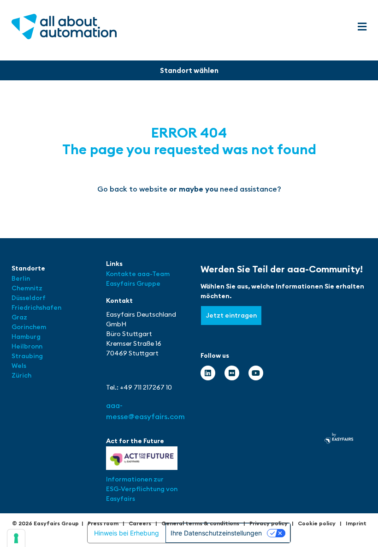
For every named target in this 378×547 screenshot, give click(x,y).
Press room (103, 523)
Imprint (356, 523)
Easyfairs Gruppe (133, 283)
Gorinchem (29, 327)
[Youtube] (255, 373)
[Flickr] (231, 373)
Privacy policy (268, 523)
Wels (19, 365)
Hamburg (26, 336)
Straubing (27, 356)
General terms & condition (198, 523)
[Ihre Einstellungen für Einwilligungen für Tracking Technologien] (16, 538)
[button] (362, 27)
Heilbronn (27, 346)
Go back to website (132, 188)
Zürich (21, 375)
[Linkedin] (208, 373)
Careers (140, 523)
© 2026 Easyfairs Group (45, 523)
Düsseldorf (29, 298)
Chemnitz (27, 288)
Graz (19, 317)
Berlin (21, 278)
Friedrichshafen (36, 307)
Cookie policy (317, 523)
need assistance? (250, 188)
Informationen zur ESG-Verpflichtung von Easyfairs (141, 489)
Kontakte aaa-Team (138, 274)
